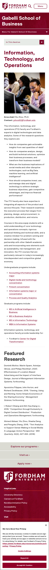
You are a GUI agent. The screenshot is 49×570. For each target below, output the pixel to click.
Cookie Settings (24, 551)
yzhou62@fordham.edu (24, 120)
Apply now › (24, 463)
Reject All (24, 558)
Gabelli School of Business (21, 21)
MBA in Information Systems (22, 324)
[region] (24, 546)
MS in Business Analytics (20, 316)
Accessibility (10, 507)
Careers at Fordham (13, 499)
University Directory (13, 495)
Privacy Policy (10, 511)
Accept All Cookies (24, 565)
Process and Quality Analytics (23, 298)
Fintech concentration (19, 287)
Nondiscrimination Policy (15, 503)
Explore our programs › (24, 446)
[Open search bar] (30, 6)
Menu (40, 6)
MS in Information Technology (23, 320)
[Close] (46, 525)
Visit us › (24, 454)
